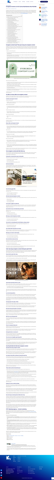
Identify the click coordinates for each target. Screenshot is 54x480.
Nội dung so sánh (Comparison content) (12, 25)
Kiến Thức (31, 1)
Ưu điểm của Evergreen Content (11, 18)
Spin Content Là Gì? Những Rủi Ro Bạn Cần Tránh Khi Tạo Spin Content (44, 15)
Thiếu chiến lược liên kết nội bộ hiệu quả (12, 40)
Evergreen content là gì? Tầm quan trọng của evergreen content (14, 16)
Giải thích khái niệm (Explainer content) (12, 23)
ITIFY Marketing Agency (24, 13)
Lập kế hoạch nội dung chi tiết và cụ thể (12, 31)
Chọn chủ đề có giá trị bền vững (11, 30)
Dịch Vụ (20, 1)
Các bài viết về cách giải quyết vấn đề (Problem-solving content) (15, 26)
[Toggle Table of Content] (21, 15)
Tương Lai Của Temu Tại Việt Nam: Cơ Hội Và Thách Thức (44, 12)
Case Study (27, 1)
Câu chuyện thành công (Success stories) (12, 27)
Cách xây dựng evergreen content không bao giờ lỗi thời (13, 29)
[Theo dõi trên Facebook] (39, 469)
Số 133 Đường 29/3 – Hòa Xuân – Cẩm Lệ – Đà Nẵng (16, 435)
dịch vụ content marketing (32, 411)
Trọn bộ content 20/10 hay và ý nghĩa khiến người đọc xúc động (44, 24)
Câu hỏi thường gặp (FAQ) (11, 22)
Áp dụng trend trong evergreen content (12, 38)
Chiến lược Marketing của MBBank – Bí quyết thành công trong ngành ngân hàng (44, 20)
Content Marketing (8, 5)
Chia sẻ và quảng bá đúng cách (11, 35)
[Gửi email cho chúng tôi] (41, 469)
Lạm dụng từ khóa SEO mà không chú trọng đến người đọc (14, 39)
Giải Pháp (23, 1)
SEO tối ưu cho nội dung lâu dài (11, 34)
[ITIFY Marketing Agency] (9, 1)
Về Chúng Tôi (15, 1)
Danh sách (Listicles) (10, 21)
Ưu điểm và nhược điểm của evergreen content (12, 17)
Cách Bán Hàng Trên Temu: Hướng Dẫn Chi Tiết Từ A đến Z (44, 8)
